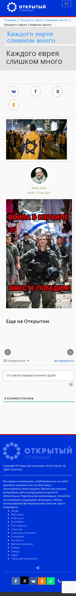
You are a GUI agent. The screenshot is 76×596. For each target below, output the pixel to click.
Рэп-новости (19, 525)
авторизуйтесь (64, 360)
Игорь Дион (39, 187)
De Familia (17, 522)
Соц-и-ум (16, 529)
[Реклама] (39, 253)
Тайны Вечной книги (24, 558)
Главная (10, 20)
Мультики (17, 514)
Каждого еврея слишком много (44, 20)
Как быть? (17, 540)
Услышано (17, 536)
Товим (15, 547)
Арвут (14, 555)
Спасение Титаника (23, 533)
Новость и (17, 518)
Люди (14, 511)
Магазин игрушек (22, 544)
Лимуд (15, 551)
